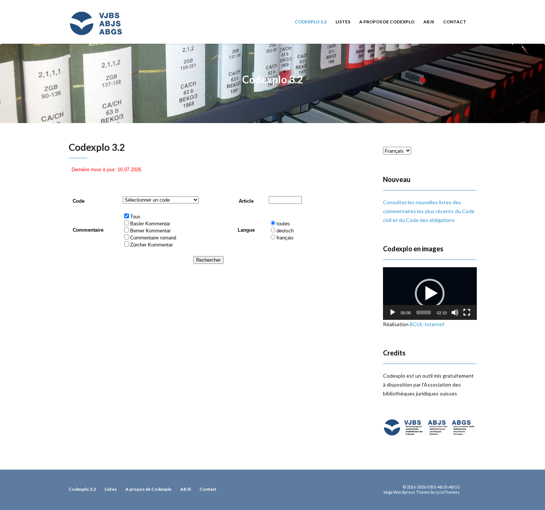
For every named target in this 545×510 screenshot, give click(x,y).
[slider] (424, 312)
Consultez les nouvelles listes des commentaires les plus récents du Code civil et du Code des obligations (429, 211)
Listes (343, 21)
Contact (454, 21)
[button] (430, 293)
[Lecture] (392, 312)
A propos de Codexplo (386, 21)
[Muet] (455, 312)
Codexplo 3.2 (311, 21)
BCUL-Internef (427, 324)
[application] (430, 293)
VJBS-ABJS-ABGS (443, 486)
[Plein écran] (466, 312)
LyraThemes (448, 492)
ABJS (428, 21)
